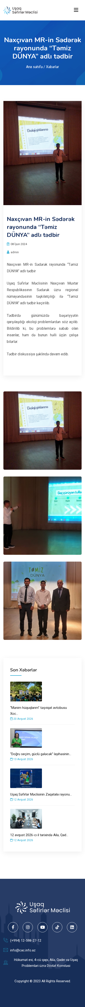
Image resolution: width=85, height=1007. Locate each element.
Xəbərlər (52, 66)
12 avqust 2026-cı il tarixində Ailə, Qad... (39, 835)
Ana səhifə (34, 66)
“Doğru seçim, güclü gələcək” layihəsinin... (40, 754)
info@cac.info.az (23, 950)
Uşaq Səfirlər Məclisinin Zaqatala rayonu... (41, 794)
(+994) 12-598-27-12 (25, 940)
